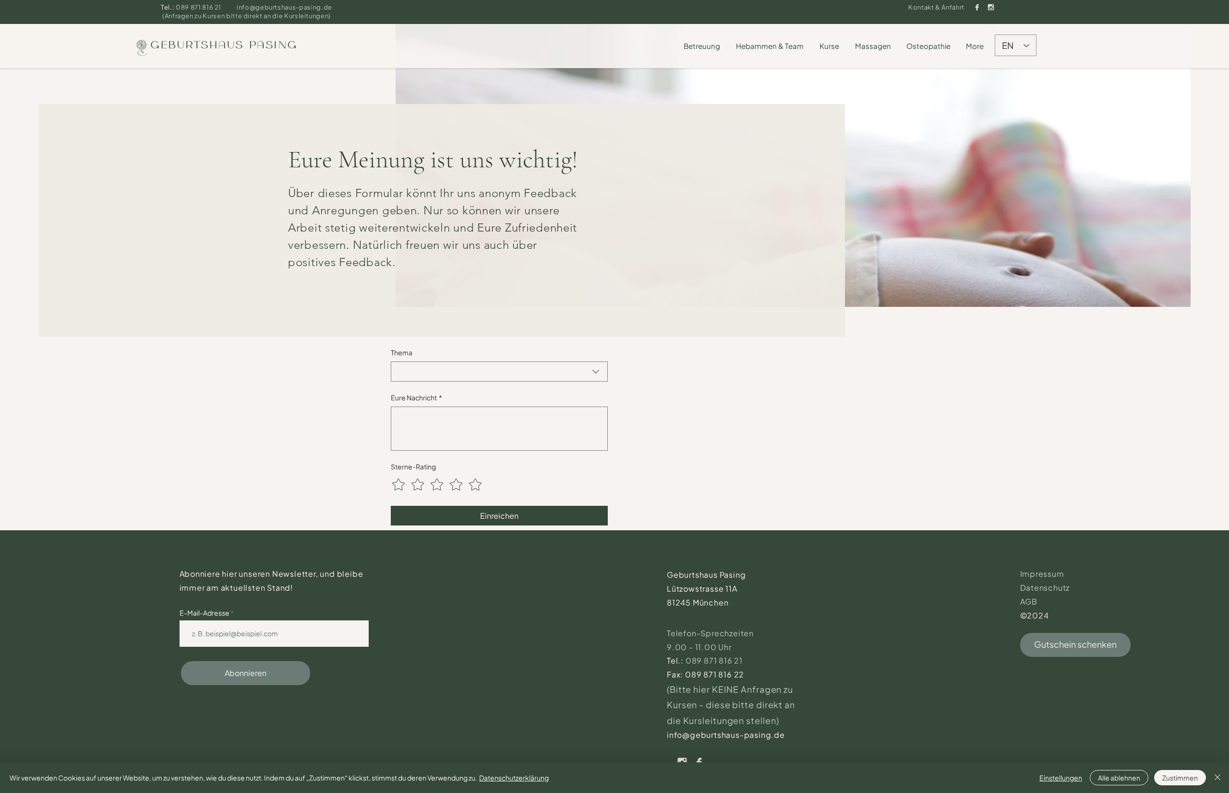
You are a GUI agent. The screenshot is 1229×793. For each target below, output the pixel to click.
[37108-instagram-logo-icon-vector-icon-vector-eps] (991, 7)
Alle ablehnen (1119, 777)
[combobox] (499, 372)
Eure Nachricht (416, 397)
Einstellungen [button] (1060, 777)
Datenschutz (1045, 588)
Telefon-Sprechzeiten (711, 633)
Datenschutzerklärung (514, 777)
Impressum (1042, 574)
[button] (702, 46)
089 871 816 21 (199, 7)
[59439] (977, 7)
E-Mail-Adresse (205, 612)
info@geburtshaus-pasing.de (284, 7)
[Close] (1217, 777)
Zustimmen (1180, 777)
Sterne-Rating (413, 466)
